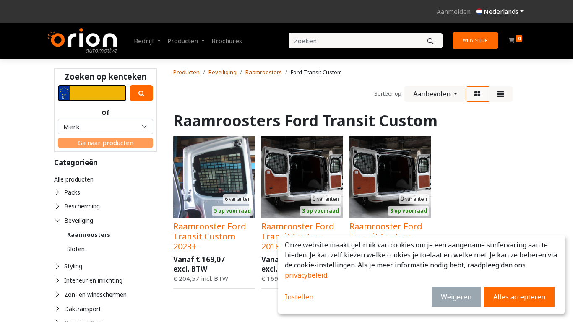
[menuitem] (226, 41)
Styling (73, 266)
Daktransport (82, 309)
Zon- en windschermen (95, 295)
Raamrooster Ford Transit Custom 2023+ (209, 236)
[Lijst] (501, 94)
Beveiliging (78, 220)
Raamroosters (88, 235)
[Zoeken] (431, 41)
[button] (435, 94)
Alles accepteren (519, 296)
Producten (186, 72)
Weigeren (456, 296)
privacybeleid (306, 275)
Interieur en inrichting (93, 280)
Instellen (299, 296)
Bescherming (82, 206)
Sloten (76, 249)
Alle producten (74, 179)
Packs (72, 192)
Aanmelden (454, 11)
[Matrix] (477, 94)
